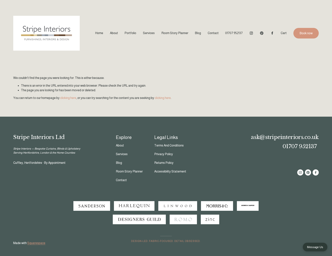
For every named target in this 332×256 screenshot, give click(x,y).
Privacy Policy (163, 154)
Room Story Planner (174, 33)
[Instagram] (251, 33)
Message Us (315, 247)
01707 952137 (234, 33)
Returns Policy (163, 162)
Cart (284, 33)
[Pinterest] (262, 33)
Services (149, 33)
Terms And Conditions (169, 145)
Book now (306, 33)
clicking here (68, 98)
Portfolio (130, 33)
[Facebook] (272, 33)
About (114, 33)
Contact (213, 33)
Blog (198, 33)
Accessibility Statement (170, 171)
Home (99, 33)
